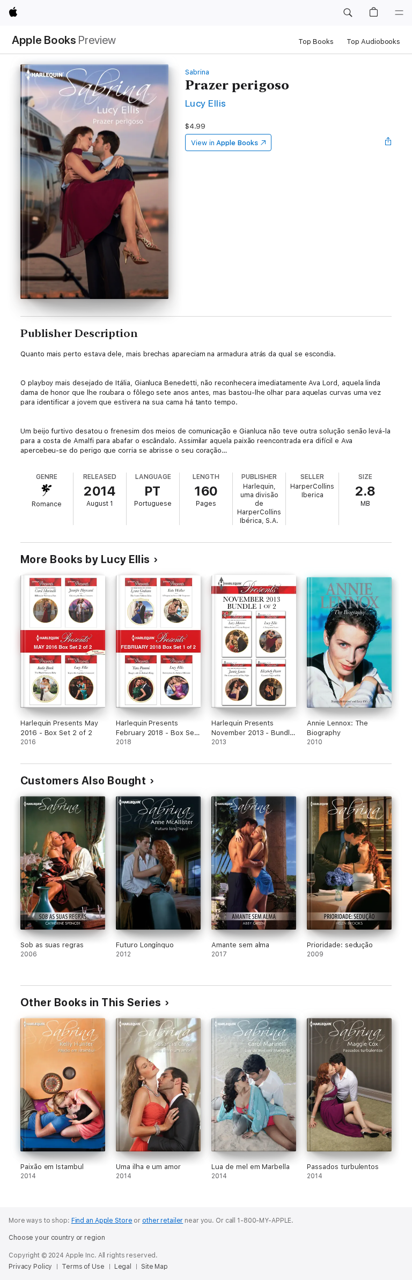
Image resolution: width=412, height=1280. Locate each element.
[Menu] (399, 13)
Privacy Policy (30, 1266)
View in (224, 143)
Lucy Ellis (205, 103)
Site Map (154, 1266)
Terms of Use (83, 1266)
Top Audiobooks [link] (373, 42)
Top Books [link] (316, 42)
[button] (347, 13)
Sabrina (197, 72)
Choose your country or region (57, 1237)
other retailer (162, 1220)
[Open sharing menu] (388, 142)
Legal (122, 1266)
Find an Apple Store (102, 1220)
